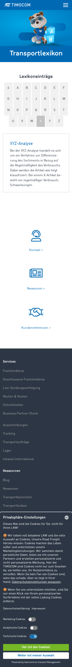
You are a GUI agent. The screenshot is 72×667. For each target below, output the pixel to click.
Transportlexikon (15, 505)
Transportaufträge (16, 442)
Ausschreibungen (15, 425)
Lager (7, 450)
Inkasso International (18, 459)
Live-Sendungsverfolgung (21, 388)
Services (9, 361)
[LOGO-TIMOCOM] (17, 5)
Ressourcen (11, 471)
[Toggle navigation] (65, 4)
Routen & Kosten (15, 396)
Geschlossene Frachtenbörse (24, 379)
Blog (6, 480)
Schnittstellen (13, 405)
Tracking (9, 433)
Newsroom (10, 488)
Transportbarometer (17, 497)
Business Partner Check (20, 413)
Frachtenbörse (13, 371)
